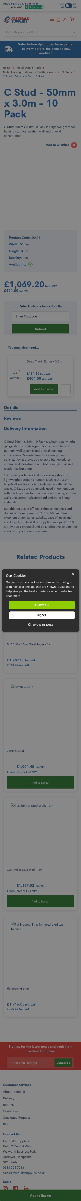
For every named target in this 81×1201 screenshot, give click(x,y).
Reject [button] (41, 615)
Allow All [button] (41, 605)
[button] (40, 624)
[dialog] (40, 600)
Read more (13, 596)
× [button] (72, 573)
